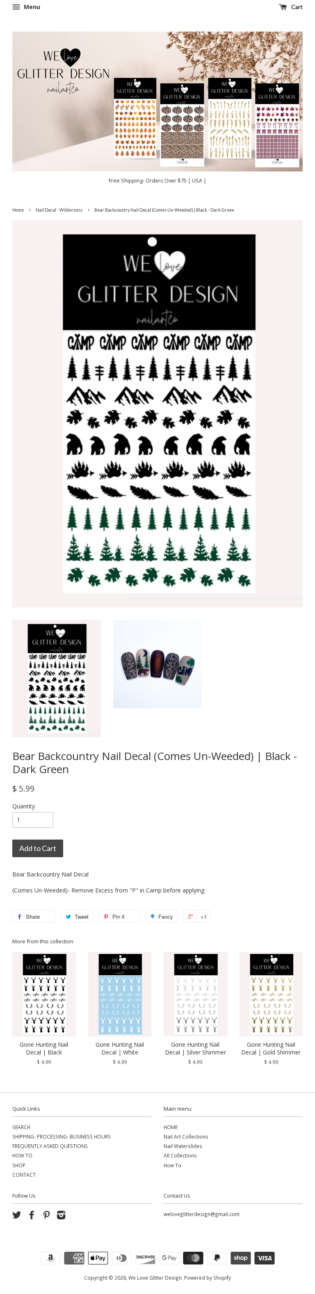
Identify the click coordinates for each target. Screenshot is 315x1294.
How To (172, 1165)
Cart (296, 6)
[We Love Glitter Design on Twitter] (16, 1216)
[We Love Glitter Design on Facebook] (31, 1216)
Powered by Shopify (207, 1277)
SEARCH (21, 1127)
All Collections (180, 1155)
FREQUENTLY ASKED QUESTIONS (50, 1146)
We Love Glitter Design (155, 1277)
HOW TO (22, 1155)
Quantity (23, 806)
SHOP (18, 1165)
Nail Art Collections (186, 1136)
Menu (31, 7)
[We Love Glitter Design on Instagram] (61, 1216)
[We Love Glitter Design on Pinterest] (46, 1216)
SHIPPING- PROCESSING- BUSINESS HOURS (61, 1136)
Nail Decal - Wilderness (59, 210)
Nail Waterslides (183, 1146)
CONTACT (24, 1174)
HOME (171, 1127)
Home (18, 210)
